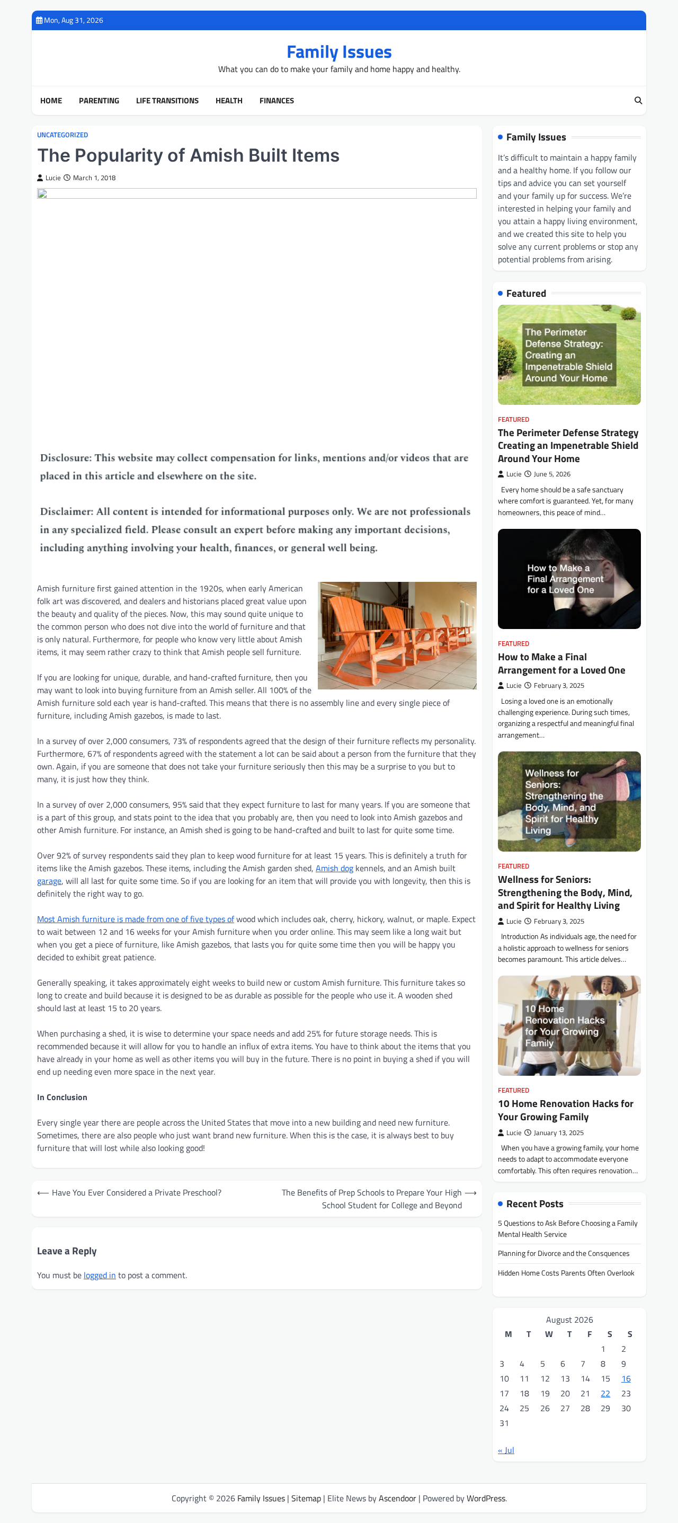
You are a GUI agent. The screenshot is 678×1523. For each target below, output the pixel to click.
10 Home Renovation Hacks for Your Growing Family (566, 1110)
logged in (100, 1275)
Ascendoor (397, 1498)
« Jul (506, 1450)
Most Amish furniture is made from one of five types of (135, 919)
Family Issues (339, 51)
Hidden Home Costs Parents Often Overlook (566, 1273)
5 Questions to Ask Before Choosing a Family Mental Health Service (568, 1228)
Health (229, 101)
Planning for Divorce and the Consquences (564, 1253)
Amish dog (334, 868)
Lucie (53, 178)
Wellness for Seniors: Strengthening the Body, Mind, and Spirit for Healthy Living (565, 892)
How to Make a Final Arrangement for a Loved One (562, 663)
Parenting (99, 101)
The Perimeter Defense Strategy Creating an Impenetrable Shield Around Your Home (568, 445)
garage (49, 880)
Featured (513, 419)
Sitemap (306, 1498)
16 (626, 1378)
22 (605, 1393)
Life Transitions (167, 101)
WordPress (486, 1498)
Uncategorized (62, 135)
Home (51, 101)
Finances (277, 101)
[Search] (638, 101)
